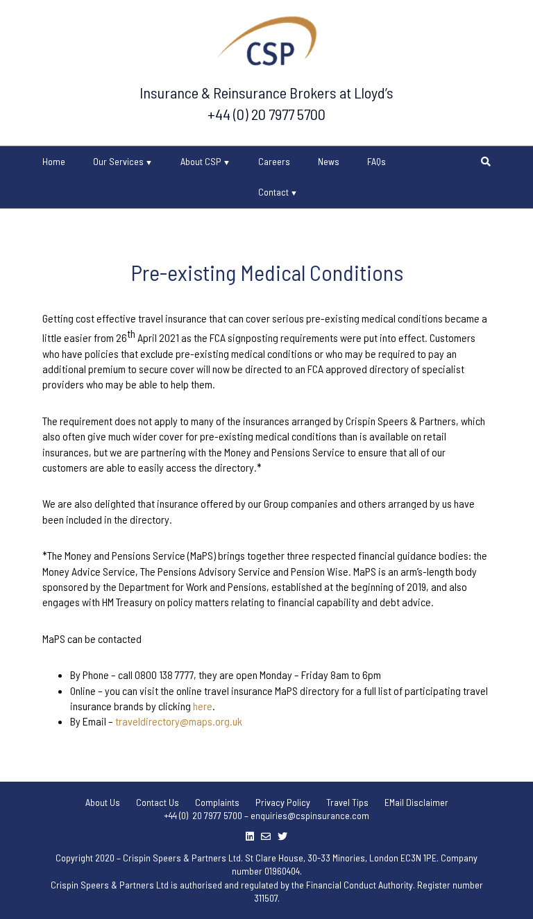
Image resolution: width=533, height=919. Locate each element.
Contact (273, 192)
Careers (274, 161)
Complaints (217, 802)
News (328, 161)
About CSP (200, 161)
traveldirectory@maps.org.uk (178, 721)
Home (53, 161)
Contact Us (157, 802)
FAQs (376, 161)
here (202, 705)
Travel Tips (347, 802)
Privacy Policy (282, 802)
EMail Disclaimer (416, 802)
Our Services (118, 161)
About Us (102, 802)
